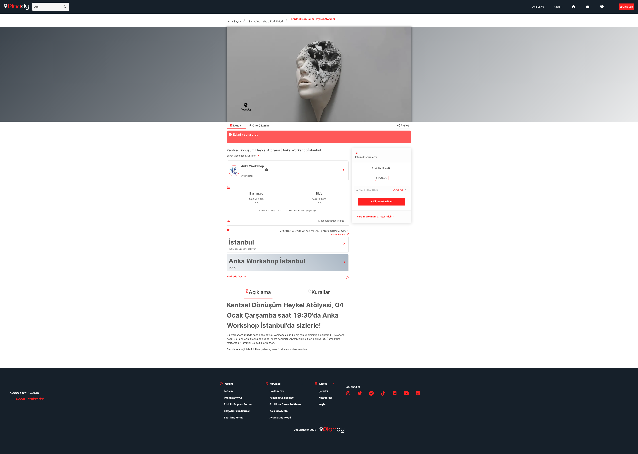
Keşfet (557, 6)
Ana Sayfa (538, 6)
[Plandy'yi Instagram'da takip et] (348, 394)
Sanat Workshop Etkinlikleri (266, 21)
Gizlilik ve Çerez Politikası (285, 404)
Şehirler (323, 391)
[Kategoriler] (587, 7)
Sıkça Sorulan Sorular (237, 411)
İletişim (228, 391)
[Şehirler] (573, 7)
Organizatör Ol (233, 397)
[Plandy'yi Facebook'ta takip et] (394, 394)
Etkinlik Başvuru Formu (238, 404)
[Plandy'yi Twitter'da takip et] (359, 394)
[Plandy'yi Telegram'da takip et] (371, 394)
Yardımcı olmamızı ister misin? (375, 216)
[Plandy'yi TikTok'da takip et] (382, 394)
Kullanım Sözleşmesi (281, 397)
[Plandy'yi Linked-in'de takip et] (417, 394)
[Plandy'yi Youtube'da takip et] (406, 394)
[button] (288, 277)
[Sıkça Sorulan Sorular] (602, 7)
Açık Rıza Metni (278, 411)
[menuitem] (538, 6)
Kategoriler (325, 397)
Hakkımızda (276, 391)
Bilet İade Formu (233, 417)
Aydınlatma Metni (280, 417)
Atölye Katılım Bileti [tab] (379, 190)
